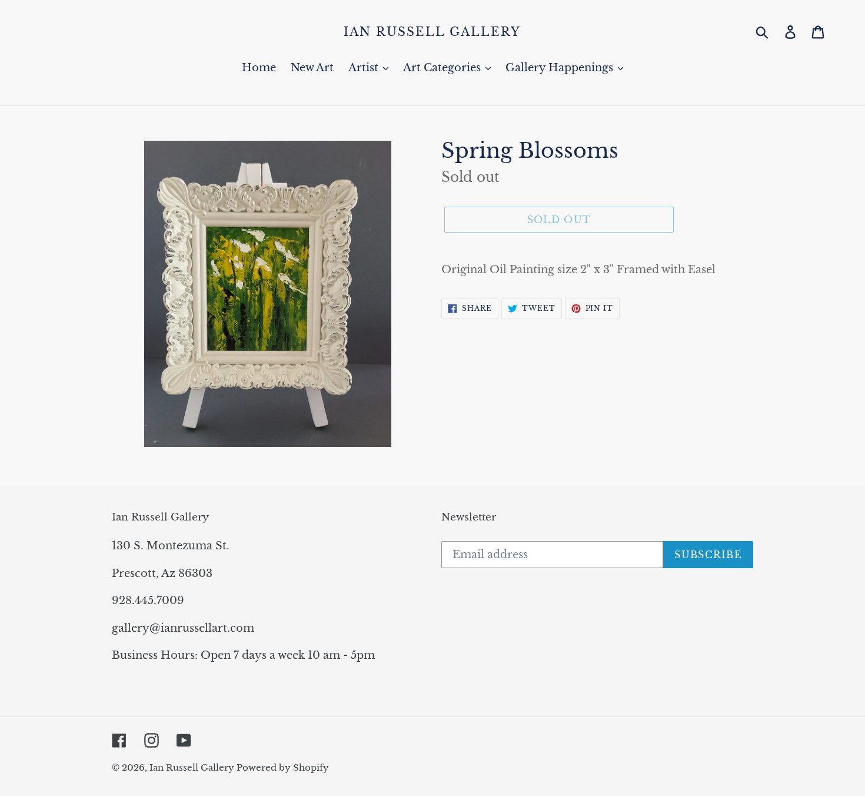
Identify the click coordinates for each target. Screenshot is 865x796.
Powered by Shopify (283, 767)
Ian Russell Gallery (432, 32)
